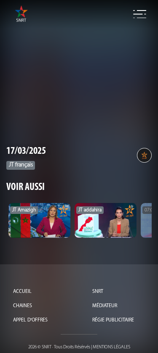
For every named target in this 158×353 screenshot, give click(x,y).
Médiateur (104, 305)
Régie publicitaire (113, 320)
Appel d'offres (30, 320)
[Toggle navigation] (140, 14)
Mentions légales (111, 347)
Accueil (22, 291)
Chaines (22, 305)
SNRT (97, 291)
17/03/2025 (26, 151)
